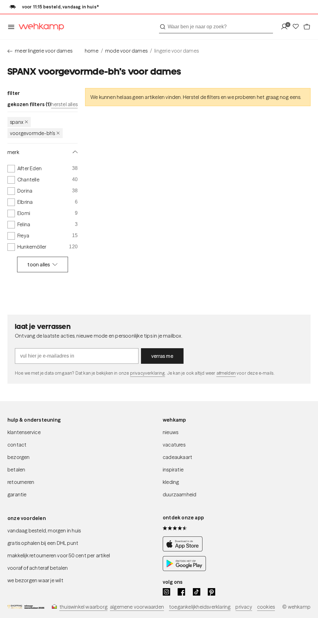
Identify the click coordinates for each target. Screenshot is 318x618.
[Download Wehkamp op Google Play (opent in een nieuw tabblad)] (184, 569)
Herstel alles (64, 104)
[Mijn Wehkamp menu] (286, 27)
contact (16, 445)
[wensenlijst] (297, 27)
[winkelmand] (307, 27)
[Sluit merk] (74, 152)
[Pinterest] (211, 592)
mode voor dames (126, 51)
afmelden (226, 373)
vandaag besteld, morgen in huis (44, 530)
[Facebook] (181, 592)
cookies (266, 607)
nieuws (170, 432)
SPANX (16, 122)
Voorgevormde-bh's (32, 133)
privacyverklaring (147, 373)
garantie (17, 494)
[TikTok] (196, 592)
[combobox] (216, 26)
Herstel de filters (201, 97)
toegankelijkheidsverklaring (199, 607)
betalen (16, 469)
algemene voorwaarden (137, 607)
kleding (171, 482)
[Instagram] (166, 592)
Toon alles (38, 264)
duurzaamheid (179, 494)
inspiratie (173, 469)
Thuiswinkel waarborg (83, 607)
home (91, 51)
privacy (243, 607)
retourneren (20, 482)
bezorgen (18, 457)
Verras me (162, 356)
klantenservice (24, 432)
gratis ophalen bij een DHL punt (42, 543)
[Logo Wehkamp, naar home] (39, 27)
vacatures (174, 445)
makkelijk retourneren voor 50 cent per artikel (58, 555)
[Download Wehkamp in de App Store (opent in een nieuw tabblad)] (184, 549)
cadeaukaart (177, 457)
